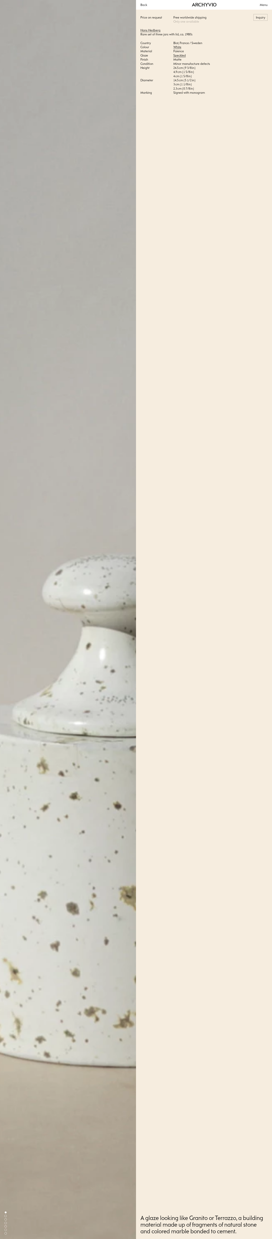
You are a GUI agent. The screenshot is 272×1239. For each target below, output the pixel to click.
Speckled (179, 55)
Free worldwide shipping (189, 17)
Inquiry (260, 17)
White (177, 47)
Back (143, 5)
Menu (264, 5)
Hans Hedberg (150, 30)
